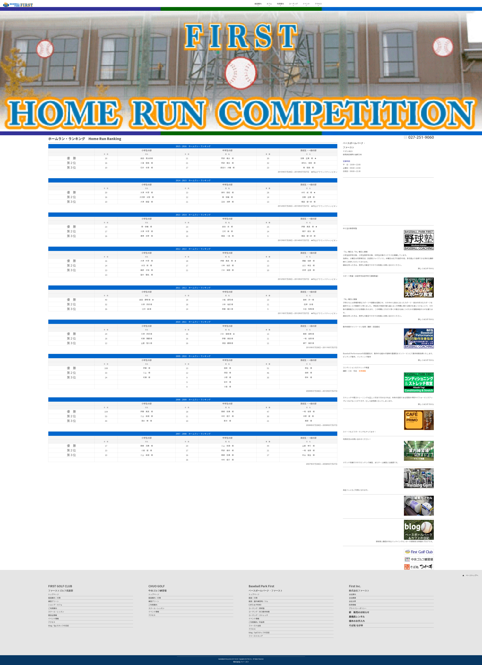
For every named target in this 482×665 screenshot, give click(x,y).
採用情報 (352, 604)
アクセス (318, 3)
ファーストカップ (256, 636)
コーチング (293, 3)
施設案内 (258, 3)
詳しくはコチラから (426, 268)
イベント (306, 3)
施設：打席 (253, 598)
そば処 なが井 (356, 625)
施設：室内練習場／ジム (258, 601)
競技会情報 (52, 615)
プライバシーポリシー (358, 608)
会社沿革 (352, 601)
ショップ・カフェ (55, 604)
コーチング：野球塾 (256, 608)
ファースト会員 (255, 625)
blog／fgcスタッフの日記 (58, 625)
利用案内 (280, 3)
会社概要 (352, 598)
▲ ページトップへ (470, 575)
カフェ (269, 3)
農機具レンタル (357, 616)
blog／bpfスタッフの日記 (259, 632)
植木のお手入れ (357, 620)
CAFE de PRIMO (255, 604)
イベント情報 (53, 618)
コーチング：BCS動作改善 (259, 611)
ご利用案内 (52, 608)
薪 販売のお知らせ (359, 612)
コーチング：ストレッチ (258, 615)
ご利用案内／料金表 (256, 622)
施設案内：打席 (54, 598)
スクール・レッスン (56, 611)
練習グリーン (53, 601)
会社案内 (352, 594)
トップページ (53, 594)
